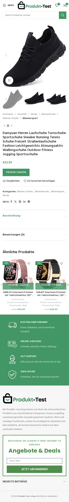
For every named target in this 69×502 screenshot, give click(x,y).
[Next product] (11, 125)
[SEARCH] (62, 15)
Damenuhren (18, 299)
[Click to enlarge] (9, 80)
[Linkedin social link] (24, 201)
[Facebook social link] (11, 201)
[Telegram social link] (29, 201)
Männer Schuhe (11, 118)
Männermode (48, 114)
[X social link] (15, 201)
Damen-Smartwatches (17, 302)
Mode (34, 114)
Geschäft (22, 114)
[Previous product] (4, 125)
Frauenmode (15, 305)
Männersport (30, 118)
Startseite (8, 114)
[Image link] (25, 398)
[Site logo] (34, 5)
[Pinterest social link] (20, 201)
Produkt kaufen (16, 172)
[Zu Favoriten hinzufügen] (29, 263)
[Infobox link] (34, 327)
